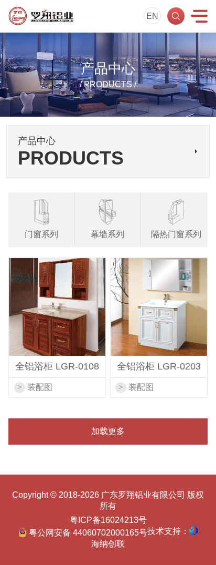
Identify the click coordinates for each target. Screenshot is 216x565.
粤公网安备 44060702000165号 (87, 532)
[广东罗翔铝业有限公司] (40, 16)
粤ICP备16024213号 (108, 520)
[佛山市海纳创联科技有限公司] (193, 531)
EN (152, 16)
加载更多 (108, 431)
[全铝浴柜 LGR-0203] (159, 306)
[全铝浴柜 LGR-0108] (57, 306)
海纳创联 (108, 543)
